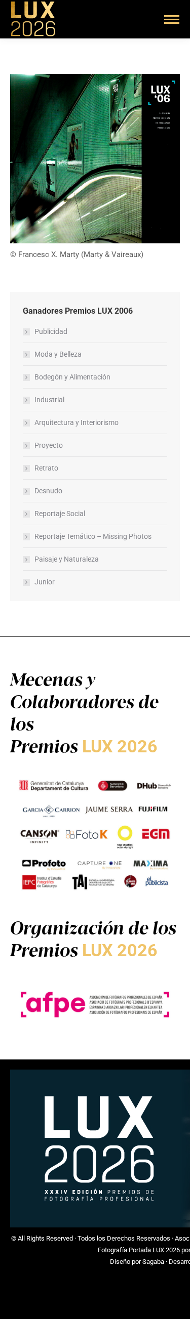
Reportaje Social (59, 513)
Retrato (46, 468)
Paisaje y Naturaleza (66, 559)
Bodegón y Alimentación (72, 377)
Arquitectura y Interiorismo (76, 422)
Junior (44, 582)
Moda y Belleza (58, 354)
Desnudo (48, 491)
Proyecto (48, 445)
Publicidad (50, 331)
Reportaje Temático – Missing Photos (92, 536)
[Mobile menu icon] (172, 19)
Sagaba (153, 1261)
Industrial (49, 400)
